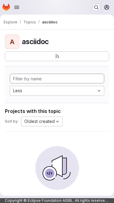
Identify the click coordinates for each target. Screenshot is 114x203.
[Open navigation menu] (17, 7)
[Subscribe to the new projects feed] (57, 56)
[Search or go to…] (96, 7)
